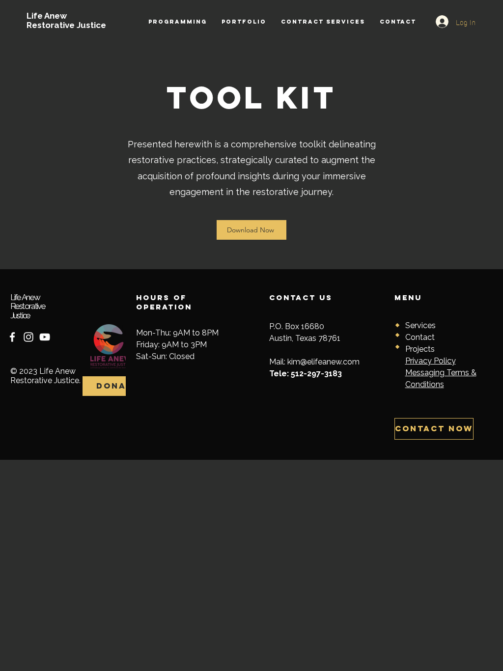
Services (420, 325)
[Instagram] (28, 337)
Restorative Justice (66, 25)
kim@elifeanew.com (323, 361)
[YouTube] (44, 337)
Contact (420, 337)
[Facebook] (12, 337)
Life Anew (47, 16)
